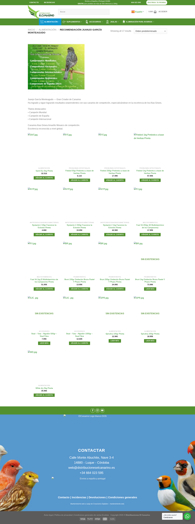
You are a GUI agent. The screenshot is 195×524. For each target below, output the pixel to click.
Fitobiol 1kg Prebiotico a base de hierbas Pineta (150, 172)
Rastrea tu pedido (157, 2)
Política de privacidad (63, 515)
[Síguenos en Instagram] (97, 410)
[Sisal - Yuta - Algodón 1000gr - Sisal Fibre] (79, 312)
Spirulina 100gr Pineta (115, 334)
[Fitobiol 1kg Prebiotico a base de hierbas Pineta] (150, 149)
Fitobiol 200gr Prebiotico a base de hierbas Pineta (114, 172)
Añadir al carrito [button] (44, 178)
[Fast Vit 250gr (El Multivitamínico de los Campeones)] (150, 203)
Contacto (63, 497)
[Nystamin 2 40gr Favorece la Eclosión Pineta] (44, 203)
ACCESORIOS (95, 22)
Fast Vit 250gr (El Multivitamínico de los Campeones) (150, 226)
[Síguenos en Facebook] (92, 410)
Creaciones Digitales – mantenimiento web (108, 504)
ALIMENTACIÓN (51, 22)
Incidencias (78, 497)
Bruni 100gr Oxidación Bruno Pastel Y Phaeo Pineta (79, 280)
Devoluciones (97, 497)
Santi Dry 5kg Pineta (44, 171)
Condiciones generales (122, 497)
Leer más (150, 289)
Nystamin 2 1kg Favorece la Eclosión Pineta (115, 226)
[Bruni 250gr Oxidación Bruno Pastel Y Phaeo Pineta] (114, 258)
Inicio (31, 29)
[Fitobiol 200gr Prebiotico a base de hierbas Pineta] (114, 149)
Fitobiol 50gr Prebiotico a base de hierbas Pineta (79, 172)
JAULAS (113, 22)
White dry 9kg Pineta (44, 388)
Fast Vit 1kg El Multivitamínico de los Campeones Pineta (44, 280)
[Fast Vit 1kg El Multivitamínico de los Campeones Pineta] (44, 258)
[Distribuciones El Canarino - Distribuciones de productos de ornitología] (41, 11)
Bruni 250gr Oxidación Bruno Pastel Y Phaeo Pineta (115, 280)
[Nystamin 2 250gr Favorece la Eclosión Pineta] (79, 203)
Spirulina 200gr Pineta (150, 334)
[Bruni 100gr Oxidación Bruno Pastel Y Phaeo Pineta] (79, 258)
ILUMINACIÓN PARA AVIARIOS (139, 22)
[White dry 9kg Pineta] (44, 366)
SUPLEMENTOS (73, 22)
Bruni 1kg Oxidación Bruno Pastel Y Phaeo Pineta (150, 280)
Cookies (105, 515)
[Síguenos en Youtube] (102, 410)
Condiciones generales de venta (88, 515)
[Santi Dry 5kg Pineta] (44, 149)
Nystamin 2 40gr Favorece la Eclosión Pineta (44, 226)
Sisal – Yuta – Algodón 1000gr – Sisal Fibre (79, 335)
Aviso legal (48, 515)
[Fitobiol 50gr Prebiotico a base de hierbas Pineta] (79, 149)
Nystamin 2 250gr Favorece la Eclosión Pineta (79, 226)
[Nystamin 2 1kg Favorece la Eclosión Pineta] (114, 203)
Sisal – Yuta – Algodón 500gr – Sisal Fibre (44, 335)
